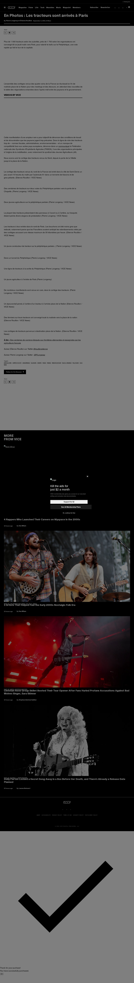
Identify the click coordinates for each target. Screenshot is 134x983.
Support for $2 (69, 502)
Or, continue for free (69, 513)
